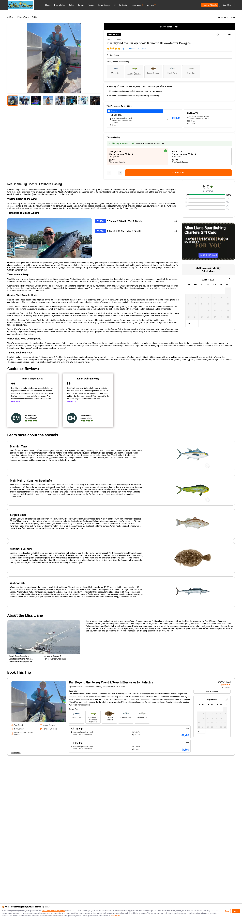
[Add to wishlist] (217, 34)
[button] (137, 5)
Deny (227, 911)
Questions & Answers (137, 49)
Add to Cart (178, 172)
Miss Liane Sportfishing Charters (53, 911)
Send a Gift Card (208, 255)
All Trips (10, 17)
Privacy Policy (115, 915)
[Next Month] (229, 279)
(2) (123, 49)
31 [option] (195, 323)
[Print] (229, 34)
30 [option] (189, 323)
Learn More (16, 753)
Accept (235, 911)
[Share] (223, 34)
